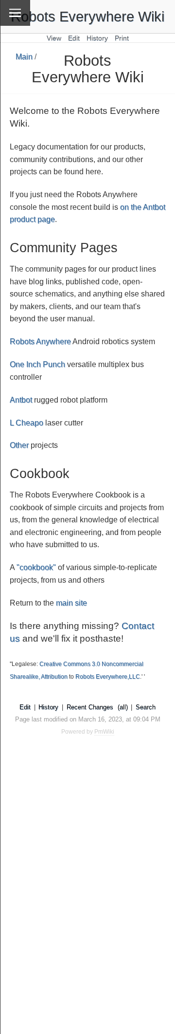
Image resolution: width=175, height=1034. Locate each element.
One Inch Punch (37, 364)
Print (122, 38)
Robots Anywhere (40, 341)
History (97, 38)
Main (24, 57)
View (54, 38)
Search (146, 707)
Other (19, 445)
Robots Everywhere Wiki (87, 16)
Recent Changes (90, 707)
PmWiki (104, 731)
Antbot (21, 400)
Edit (74, 38)
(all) (123, 707)
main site (71, 603)
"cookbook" (36, 567)
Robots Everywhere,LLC (107, 676)
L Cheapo (26, 423)
